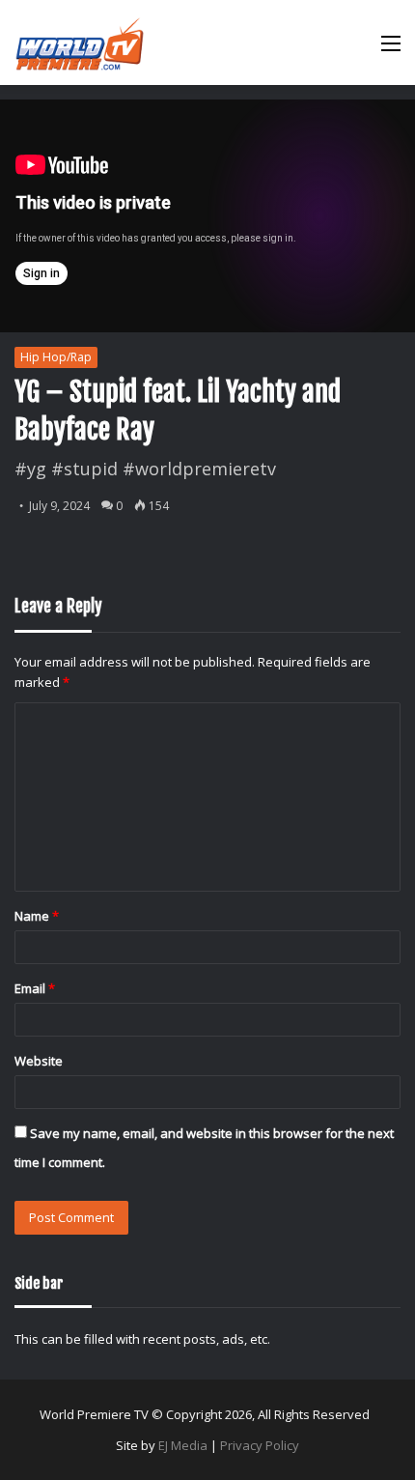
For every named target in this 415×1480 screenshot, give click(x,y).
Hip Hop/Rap (56, 357)
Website (38, 1060)
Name (36, 916)
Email (34, 988)
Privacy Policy (259, 1445)
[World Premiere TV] (79, 42)
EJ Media (183, 1445)
